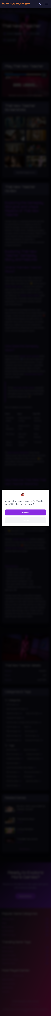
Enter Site (25, 512)
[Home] (16, 3)
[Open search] (40, 3)
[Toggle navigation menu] (46, 3)
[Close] (44, 494)
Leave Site (25, 520)
